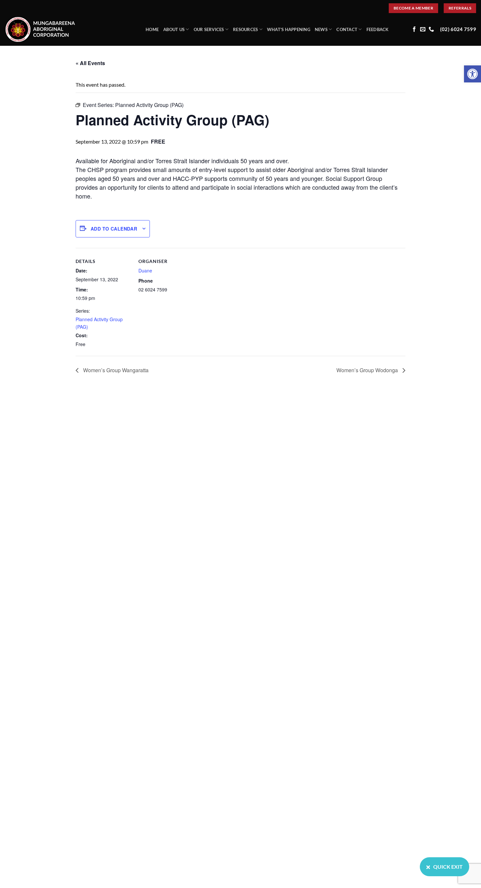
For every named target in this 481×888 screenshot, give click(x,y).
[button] (472, 73)
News (321, 29)
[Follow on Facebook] (414, 29)
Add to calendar (114, 228)
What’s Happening (288, 29)
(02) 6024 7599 (458, 29)
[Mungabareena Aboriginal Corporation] (70, 29)
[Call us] (431, 29)
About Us (174, 29)
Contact (346, 29)
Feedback (377, 29)
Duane (145, 270)
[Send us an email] (422, 29)
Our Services (209, 29)
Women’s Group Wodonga (367, 370)
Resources (245, 29)
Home (152, 29)
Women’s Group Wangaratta (115, 370)
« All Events (90, 63)
